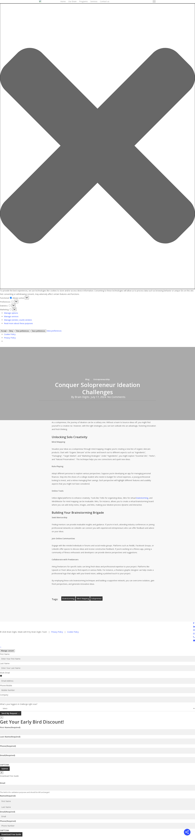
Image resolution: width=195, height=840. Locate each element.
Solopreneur (96, 598)
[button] (154, 1)
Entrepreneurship (102, 379)
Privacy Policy (57, 632)
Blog (87, 379)
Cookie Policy (73, 632)
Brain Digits (82, 397)
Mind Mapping (83, 598)
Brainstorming (68, 598)
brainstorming (142, 498)
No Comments (116, 397)
